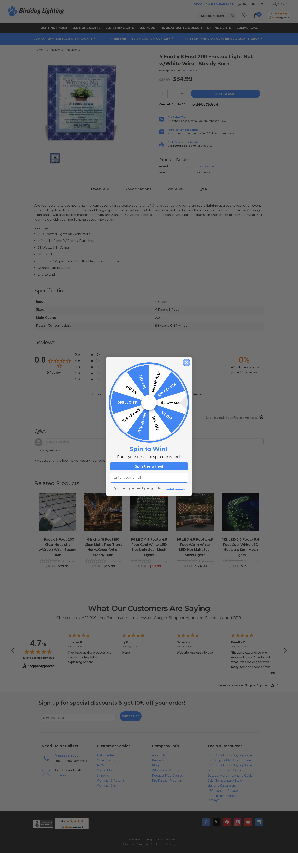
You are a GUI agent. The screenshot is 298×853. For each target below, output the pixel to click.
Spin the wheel (149, 466)
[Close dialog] (186, 362)
